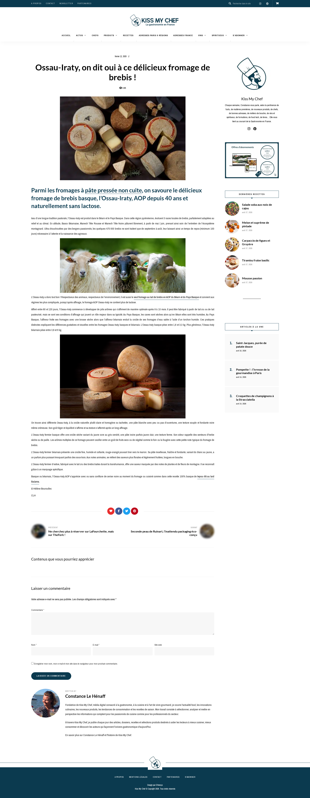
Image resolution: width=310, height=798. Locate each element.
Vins (200, 35)
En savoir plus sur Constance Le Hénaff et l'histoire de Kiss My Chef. (98, 735)
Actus (79, 35)
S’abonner (239, 35)
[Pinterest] (134, 511)
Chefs (95, 35)
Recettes (128, 35)
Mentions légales (138, 777)
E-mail (96, 645)
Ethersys (159, 785)
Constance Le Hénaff (85, 696)
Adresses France (183, 35)
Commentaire (37, 610)
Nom (34, 645)
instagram (260, 3)
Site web (158, 645)
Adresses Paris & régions (153, 35)
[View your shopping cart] (277, 3)
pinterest (267, 3)
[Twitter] (126, 511)
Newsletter (66, 3)
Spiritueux (218, 35)
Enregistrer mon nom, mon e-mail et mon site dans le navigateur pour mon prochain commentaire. (76, 664)
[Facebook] (118, 511)
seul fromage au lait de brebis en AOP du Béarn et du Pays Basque (166, 297)
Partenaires (84, 3)
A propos (36, 3)
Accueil (66, 35)
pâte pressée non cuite (113, 190)
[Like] (110, 511)
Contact (50, 3)
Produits (109, 35)
